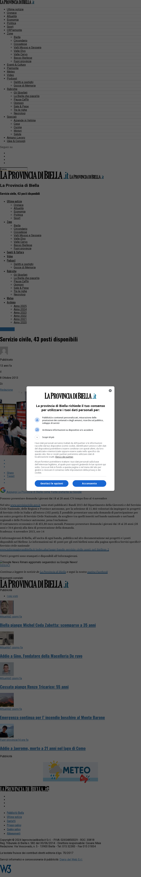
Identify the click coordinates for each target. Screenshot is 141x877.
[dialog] (70, 438)
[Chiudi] (110, 390)
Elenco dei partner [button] (64, 456)
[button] (70, 437)
